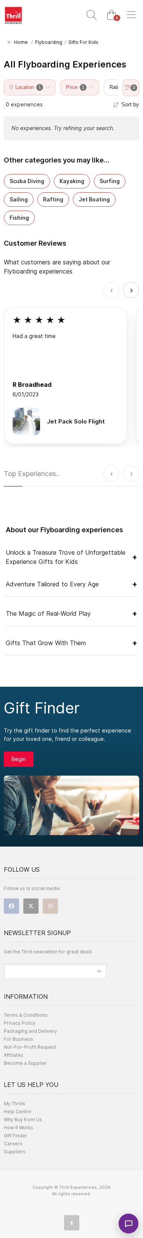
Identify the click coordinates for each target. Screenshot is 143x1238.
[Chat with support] (128, 1223)
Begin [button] (18, 759)
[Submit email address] (99, 971)
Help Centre (17, 1111)
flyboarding (48, 42)
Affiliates (13, 1055)
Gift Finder (15, 1135)
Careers (13, 1143)
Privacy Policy (19, 1023)
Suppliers (15, 1151)
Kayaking (71, 181)
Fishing (19, 217)
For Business (18, 1039)
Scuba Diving (27, 181)
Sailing (19, 199)
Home (20, 42)
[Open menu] (131, 15)
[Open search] (92, 15)
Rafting (53, 199)
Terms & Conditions (26, 1015)
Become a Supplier (25, 1063)
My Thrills (14, 1103)
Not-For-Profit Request (30, 1047)
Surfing (110, 181)
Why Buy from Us (23, 1119)
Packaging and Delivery (30, 1031)
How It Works (18, 1127)
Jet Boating (94, 199)
